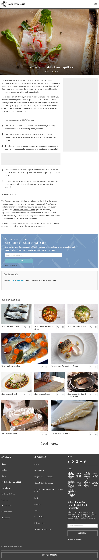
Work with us (39, 470)
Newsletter (5, 518)
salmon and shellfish (17, 207)
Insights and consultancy (43, 477)
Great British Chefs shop (43, 483)
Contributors (39, 517)
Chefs (3, 476)
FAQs (36, 498)
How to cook (6, 506)
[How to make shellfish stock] (49, 314)
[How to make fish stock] (82, 314)
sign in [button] (12, 280)
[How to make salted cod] (74, 415)
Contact (37, 464)
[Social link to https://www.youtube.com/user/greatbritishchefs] (81, 461)
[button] (95, 4)
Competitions (6, 512)
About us (37, 504)
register (20, 280)
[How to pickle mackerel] (24, 348)
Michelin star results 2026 (11, 482)
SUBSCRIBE (19, 261)
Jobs (36, 510)
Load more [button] (48, 443)
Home (3, 464)
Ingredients (5, 488)
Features (4, 500)
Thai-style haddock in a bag (37, 215)
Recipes (4, 470)
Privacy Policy (39, 523)
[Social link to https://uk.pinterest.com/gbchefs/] (73, 461)
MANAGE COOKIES (49, 555)
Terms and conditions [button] (11, 265)
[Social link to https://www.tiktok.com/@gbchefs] (85, 461)
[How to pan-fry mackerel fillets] (74, 348)
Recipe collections (8, 494)
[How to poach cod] (16, 382)
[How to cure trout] (49, 382)
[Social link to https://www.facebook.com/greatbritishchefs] (68, 461)
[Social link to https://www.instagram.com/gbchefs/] (77, 461)
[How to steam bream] (16, 314)
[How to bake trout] (24, 415)
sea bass (22, 111)
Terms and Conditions (42, 529)
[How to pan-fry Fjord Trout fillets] (82, 382)
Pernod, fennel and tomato (24, 210)
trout (6, 111)
